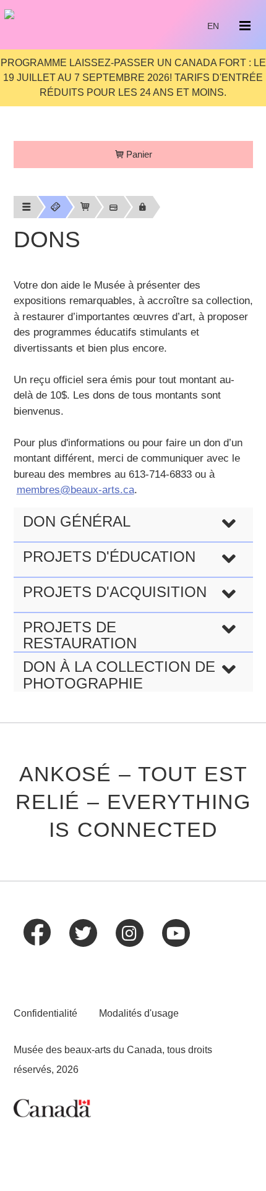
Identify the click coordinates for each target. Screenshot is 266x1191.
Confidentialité (45, 1013)
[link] (25, 207)
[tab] (133, 524)
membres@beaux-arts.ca (75, 490)
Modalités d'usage (139, 1013)
